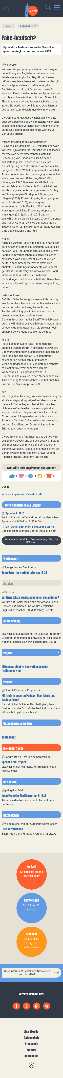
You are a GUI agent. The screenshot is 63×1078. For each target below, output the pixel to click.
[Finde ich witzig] (39, 476)
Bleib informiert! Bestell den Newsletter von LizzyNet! (27, 972)
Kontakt (31, 1050)
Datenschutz (31, 1037)
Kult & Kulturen (27, 26)
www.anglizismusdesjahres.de (23, 494)
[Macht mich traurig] (30, 476)
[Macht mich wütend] (49, 476)
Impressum (31, 1056)
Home (7, 26)
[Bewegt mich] (21, 476)
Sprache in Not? (15, 513)
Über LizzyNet (31, 1031)
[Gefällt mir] (12, 476)
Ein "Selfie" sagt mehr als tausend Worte (29, 526)
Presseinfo (31, 1043)
